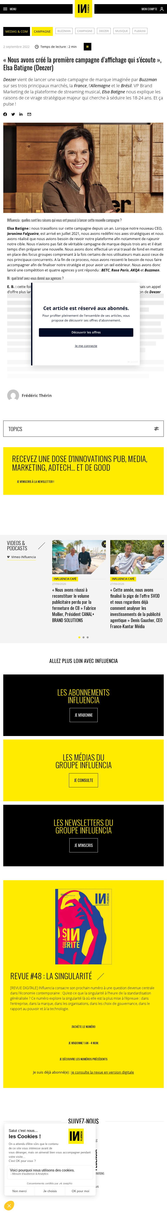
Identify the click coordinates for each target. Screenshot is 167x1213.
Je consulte (83, 780)
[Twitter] (13, 114)
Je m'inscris (83, 845)
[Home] (83, 8)
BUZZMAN (64, 31)
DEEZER (104, 31)
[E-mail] (29, 114)
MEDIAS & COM (16, 31)
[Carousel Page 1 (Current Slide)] (79, 637)
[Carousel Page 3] (88, 637)
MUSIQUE (121, 31)
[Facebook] (5, 114)
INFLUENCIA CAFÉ (65, 579)
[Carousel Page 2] (84, 637)
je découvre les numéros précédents (83, 1059)
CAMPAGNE (42, 31)
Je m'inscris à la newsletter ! (35, 481)
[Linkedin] (21, 114)
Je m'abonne (84, 715)
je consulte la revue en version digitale (102, 1072)
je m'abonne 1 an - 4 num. (83, 1043)
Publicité (139, 31)
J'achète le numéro (83, 1026)
